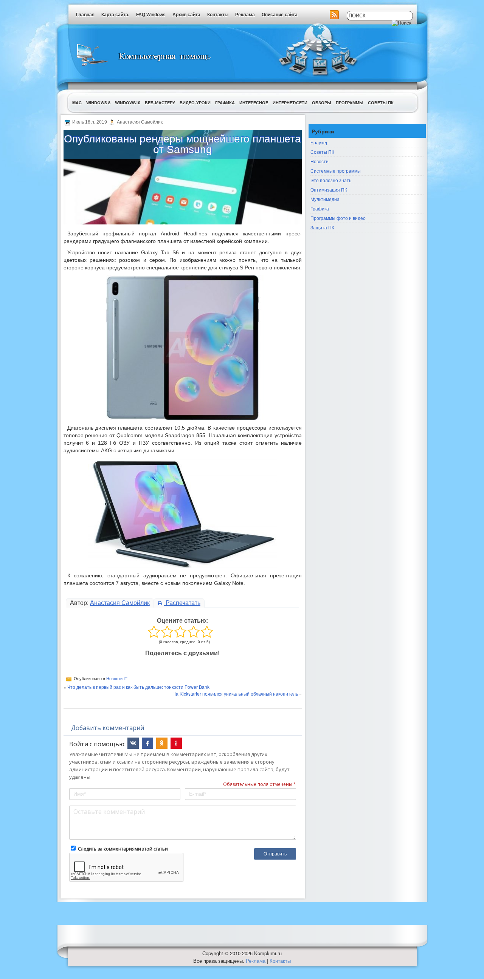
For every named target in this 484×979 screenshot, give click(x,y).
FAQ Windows (151, 14)
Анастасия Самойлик (120, 603)
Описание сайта (280, 14)
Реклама (245, 14)
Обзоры (321, 102)
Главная (85, 14)
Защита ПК (322, 227)
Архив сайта (186, 14)
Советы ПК (381, 102)
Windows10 (127, 102)
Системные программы (335, 170)
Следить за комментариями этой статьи (123, 849)
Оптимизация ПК (328, 189)
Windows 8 (98, 102)
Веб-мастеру (160, 102)
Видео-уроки (195, 102)
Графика (225, 102)
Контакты (217, 14)
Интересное (253, 102)
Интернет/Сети (290, 102)
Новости (319, 161)
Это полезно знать (330, 180)
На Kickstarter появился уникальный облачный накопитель (235, 693)
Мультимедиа (325, 199)
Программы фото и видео (338, 218)
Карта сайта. (115, 14)
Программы (349, 102)
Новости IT (116, 678)
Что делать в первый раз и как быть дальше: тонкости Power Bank (138, 687)
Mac (77, 102)
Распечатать (182, 603)
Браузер (319, 142)
